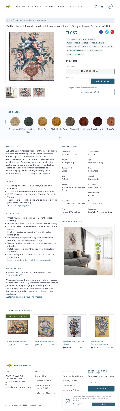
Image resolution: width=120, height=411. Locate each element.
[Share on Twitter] (107, 32)
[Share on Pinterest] (112, 32)
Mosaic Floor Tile (73, 47)
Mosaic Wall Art (96, 50)
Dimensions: (70, 66)
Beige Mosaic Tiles (73, 39)
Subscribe (101, 388)
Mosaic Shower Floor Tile (76, 50)
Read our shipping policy (19, 205)
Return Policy (69, 386)
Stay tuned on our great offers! (101, 376)
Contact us (76, 6)
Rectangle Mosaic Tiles (75, 54)
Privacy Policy (69, 381)
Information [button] (34, 6)
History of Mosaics (45, 393)
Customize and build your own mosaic (24, 297)
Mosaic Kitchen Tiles (90, 47)
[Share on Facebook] (101, 32)
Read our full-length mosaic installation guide (29, 260)
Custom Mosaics (43, 381)
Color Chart (41, 376)
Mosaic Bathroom (98, 43)
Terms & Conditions (72, 376)
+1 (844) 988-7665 (16, 381)
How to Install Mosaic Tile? (42, 387)
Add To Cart (102, 81)
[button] (96, 6)
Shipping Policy (70, 390)
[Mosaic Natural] (8, 8)
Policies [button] (49, 6)
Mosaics (20, 6)
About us (62, 6)
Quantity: (69, 77)
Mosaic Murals (107, 47)
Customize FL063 (90, 92)
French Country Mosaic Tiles (77, 43)
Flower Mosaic (89, 39)
